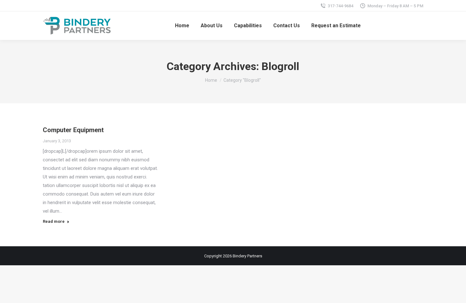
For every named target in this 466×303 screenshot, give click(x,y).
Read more (54, 221)
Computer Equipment (73, 130)
